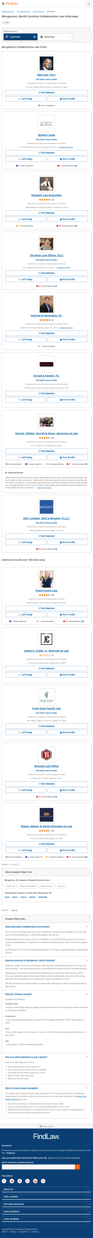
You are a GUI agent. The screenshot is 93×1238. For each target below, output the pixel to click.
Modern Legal (46, 135)
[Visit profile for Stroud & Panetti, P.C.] (46, 364)
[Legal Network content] (88, 1218)
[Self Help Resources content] (88, 1204)
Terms (4, 1232)
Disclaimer (24, 1232)
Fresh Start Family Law (46, 708)
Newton (32, 897)
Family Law (11, 886)
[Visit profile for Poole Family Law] (46, 579)
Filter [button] (7, 23)
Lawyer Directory (8, 11)
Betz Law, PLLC (46, 74)
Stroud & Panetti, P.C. (46, 375)
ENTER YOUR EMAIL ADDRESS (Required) (17, 1162)
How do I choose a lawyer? (18, 994)
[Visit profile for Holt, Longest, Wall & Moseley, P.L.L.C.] (46, 506)
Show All (5, 910)
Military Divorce (47, 886)
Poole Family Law (46, 590)
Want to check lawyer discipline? (21, 1088)
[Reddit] (35, 1181)
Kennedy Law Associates (46, 195)
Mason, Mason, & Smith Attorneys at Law (46, 826)
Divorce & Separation (28, 886)
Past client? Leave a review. (46, 79)
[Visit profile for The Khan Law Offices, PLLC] (46, 243)
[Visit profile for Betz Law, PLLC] (46, 63)
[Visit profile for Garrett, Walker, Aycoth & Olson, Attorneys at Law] (46, 422)
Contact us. (10, 1153)
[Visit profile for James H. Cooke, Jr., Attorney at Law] (46, 639)
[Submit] (77, 1167)
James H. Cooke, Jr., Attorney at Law (46, 650)
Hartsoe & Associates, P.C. (46, 315)
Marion (15, 897)
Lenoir (7, 897)
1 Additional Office (63, 267)
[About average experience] (76, 165)
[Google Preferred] (43, 1181)
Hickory (24, 897)
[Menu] (3, 3)
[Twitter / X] (19, 1181)
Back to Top (47, 1126)
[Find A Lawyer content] (88, 1196)
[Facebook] (4, 1181)
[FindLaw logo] (13, 3)
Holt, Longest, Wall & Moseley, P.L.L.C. (46, 518)
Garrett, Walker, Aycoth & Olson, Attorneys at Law (46, 433)
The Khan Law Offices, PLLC (47, 255)
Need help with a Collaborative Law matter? (27, 926)
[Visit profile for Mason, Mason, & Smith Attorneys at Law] (46, 814)
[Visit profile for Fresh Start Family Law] (46, 697)
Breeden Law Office (46, 766)
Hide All (14, 910)
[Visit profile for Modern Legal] (46, 123)
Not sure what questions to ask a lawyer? (26, 1057)
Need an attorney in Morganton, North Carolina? (30, 960)
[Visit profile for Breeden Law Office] (46, 754)
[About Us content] (88, 1189)
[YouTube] (12, 1181)
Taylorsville (42, 897)
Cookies (34, 1232)
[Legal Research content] (88, 1211)
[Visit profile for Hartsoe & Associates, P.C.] (46, 304)
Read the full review (44, 488)
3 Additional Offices (65, 147)
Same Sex (61, 886)
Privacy (13, 1232)
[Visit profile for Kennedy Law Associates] (46, 183)
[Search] (88, 3)
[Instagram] (27, 1181)
